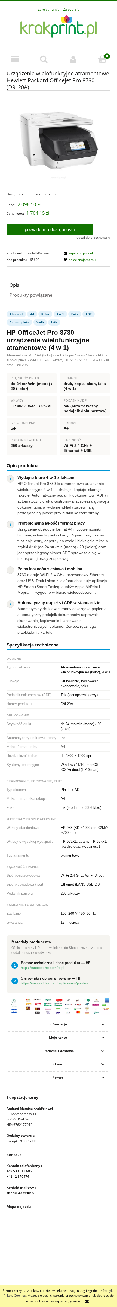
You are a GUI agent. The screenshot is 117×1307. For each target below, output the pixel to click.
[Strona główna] (58, 29)
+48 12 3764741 (19, 1176)
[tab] (58, 285)
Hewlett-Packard (37, 253)
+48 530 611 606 (19, 1171)
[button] (14, 59)
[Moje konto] (73, 59)
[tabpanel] (58, 652)
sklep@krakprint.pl (21, 1193)
